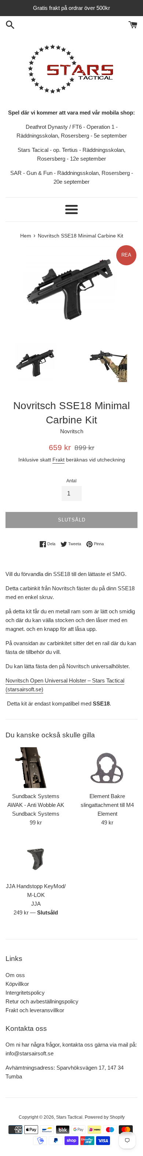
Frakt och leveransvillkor (35, 1010)
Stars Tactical (69, 1117)
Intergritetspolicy (25, 992)
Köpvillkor (17, 984)
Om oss (15, 975)
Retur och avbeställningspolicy (42, 1001)
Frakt (58, 460)
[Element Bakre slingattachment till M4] (107, 767)
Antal (71, 480)
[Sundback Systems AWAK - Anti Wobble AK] (36, 767)
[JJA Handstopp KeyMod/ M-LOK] (36, 858)
